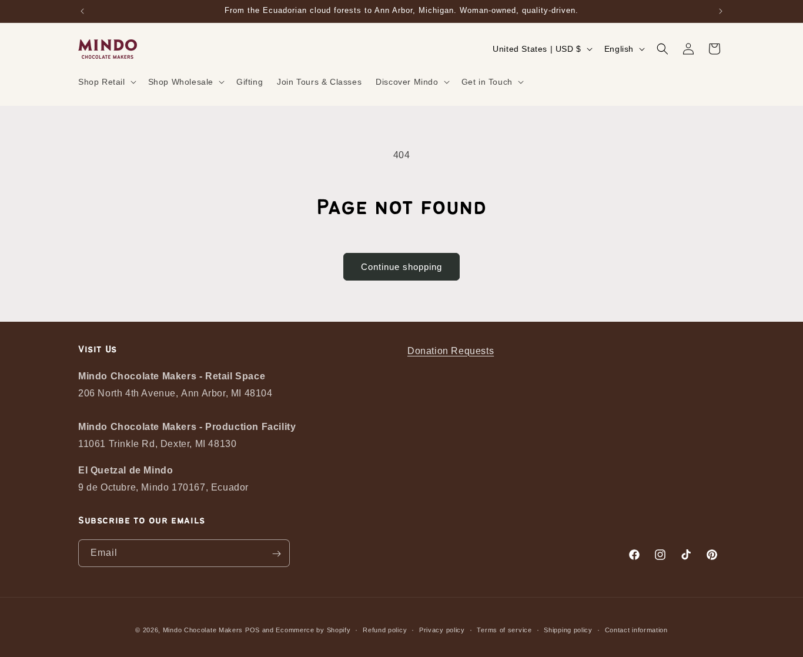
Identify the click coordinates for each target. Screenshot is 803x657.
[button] (106, 81)
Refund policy (385, 629)
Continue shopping (401, 267)
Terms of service (504, 629)
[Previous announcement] (82, 11)
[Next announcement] (721, 11)
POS (252, 629)
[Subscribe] (276, 554)
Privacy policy (442, 629)
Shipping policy (568, 629)
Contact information (636, 629)
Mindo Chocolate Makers (203, 629)
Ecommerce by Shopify (313, 629)
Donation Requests (450, 351)
